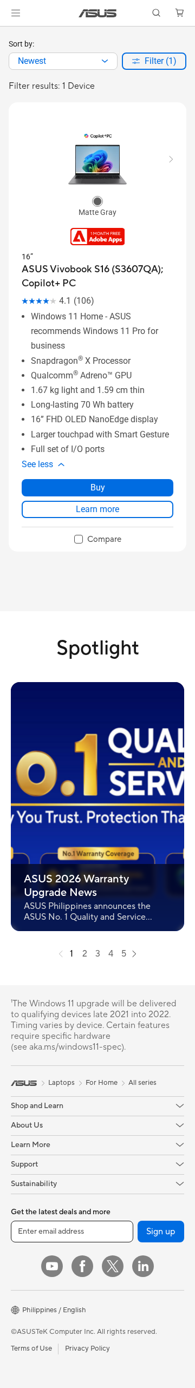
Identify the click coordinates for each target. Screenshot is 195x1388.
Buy (97, 487)
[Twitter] (112, 1266)
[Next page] (134, 954)
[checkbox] (97, 540)
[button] (16, 13)
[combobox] (63, 61)
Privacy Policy (87, 1348)
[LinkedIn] (143, 1266)
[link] (98, 13)
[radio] (97, 200)
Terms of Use (31, 1348)
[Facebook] (82, 1266)
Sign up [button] (161, 1231)
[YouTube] (52, 1266)
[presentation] (104, 61)
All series (142, 1082)
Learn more (97, 509)
